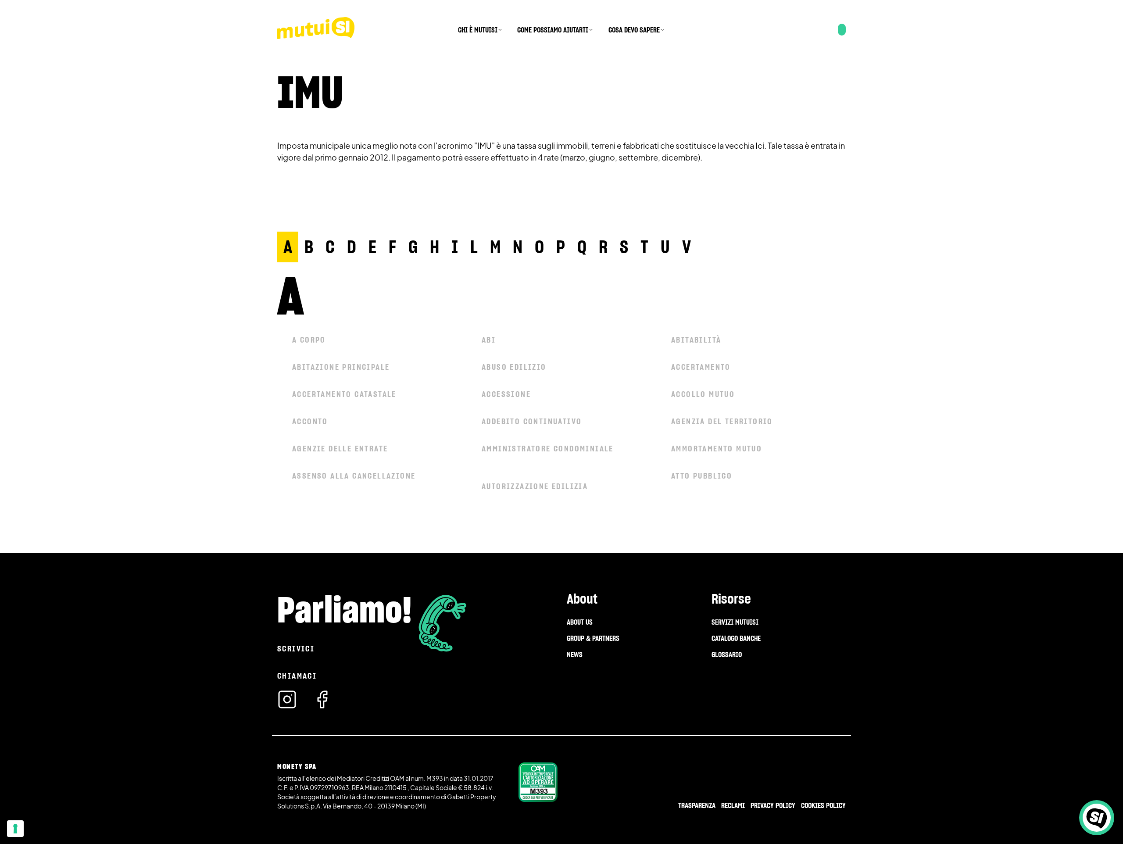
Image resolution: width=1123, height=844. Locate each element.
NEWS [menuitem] (575, 654)
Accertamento (701, 367)
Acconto (310, 421)
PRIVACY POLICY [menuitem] (773, 805)
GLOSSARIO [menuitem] (727, 654)
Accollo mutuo (703, 394)
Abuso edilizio (514, 367)
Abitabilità (696, 340)
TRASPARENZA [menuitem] (696, 805)
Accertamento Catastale (344, 394)
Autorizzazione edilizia (535, 486)
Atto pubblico (701, 476)
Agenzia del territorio (722, 421)
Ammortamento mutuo (716, 448)
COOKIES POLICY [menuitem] (823, 805)
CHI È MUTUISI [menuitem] (477, 29)
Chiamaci (297, 676)
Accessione (506, 394)
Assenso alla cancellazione (353, 476)
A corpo (309, 340)
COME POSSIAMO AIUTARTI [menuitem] (552, 29)
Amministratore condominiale (548, 448)
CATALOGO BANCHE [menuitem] (736, 638)
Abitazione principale (341, 367)
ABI (489, 340)
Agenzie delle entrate (340, 448)
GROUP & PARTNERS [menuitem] (593, 638)
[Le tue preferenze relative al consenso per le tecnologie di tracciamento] (15, 828)
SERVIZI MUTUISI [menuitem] (735, 622)
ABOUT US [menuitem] (580, 622)
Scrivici (296, 649)
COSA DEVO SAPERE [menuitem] (634, 29)
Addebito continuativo (532, 421)
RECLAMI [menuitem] (733, 805)
